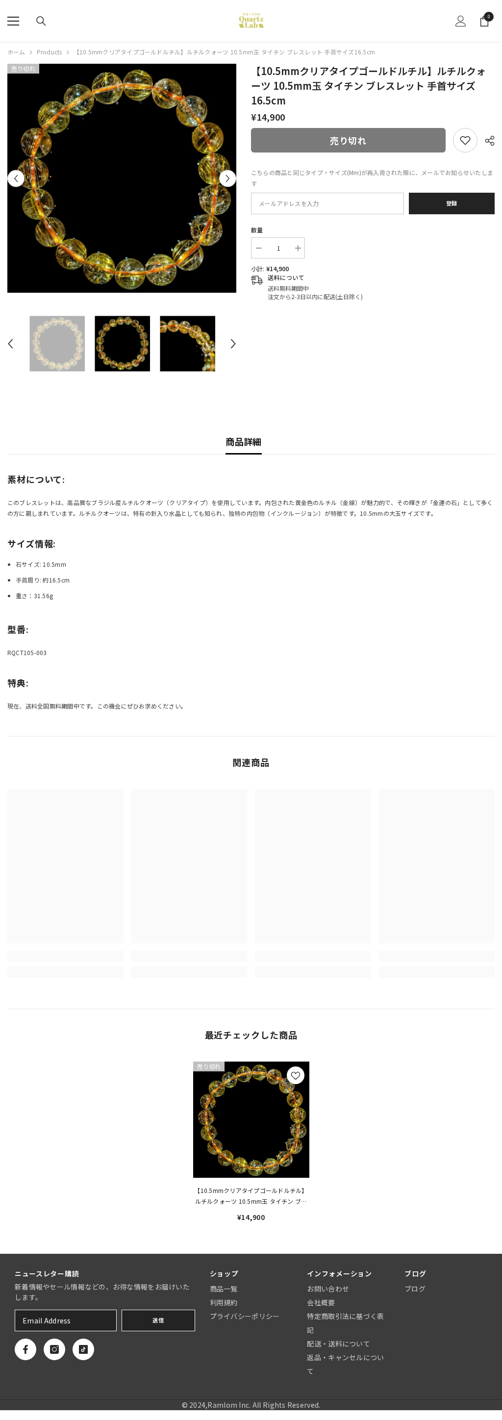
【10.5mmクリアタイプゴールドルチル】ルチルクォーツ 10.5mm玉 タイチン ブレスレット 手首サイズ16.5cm (250, 1196)
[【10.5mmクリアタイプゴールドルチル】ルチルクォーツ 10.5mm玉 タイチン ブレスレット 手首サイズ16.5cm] (251, 1120)
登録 (451, 203)
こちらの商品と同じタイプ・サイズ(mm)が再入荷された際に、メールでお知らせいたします (372, 177)
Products (49, 52)
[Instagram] (54, 1349)
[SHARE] (486, 140)
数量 (257, 230)
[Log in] (460, 21)
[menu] (13, 21)
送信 (158, 1320)
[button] (16, 178)
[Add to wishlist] (295, 1075)
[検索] (41, 21)
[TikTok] (83, 1349)
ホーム (16, 52)
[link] (465, 140)
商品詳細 (243, 441)
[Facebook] (25, 1349)
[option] (121, 178)
